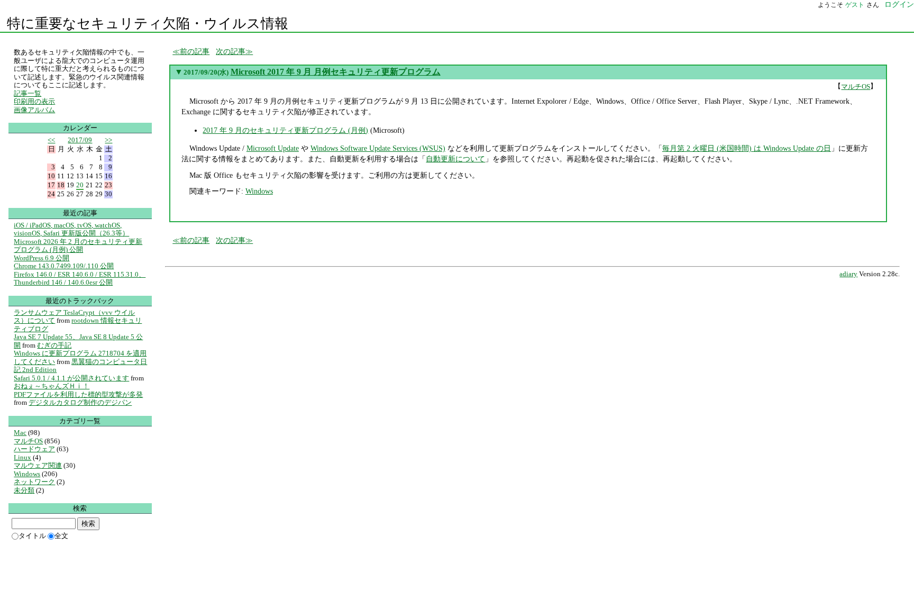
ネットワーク (34, 482)
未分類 (24, 490)
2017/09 (80, 140)
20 (80, 185)
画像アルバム (34, 110)
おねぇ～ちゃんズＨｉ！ (51, 386)
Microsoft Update (272, 148)
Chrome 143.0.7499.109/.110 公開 (64, 266)
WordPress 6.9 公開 (41, 258)
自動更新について (455, 158)
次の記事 (230, 51)
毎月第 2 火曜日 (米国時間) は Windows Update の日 (746, 148)
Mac (20, 433)
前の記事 (194, 51)
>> (108, 140)
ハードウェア (34, 449)
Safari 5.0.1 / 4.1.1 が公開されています (71, 378)
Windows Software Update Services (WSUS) (377, 148)
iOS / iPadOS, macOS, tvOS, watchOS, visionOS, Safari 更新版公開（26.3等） (71, 229)
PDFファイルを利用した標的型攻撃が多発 (78, 394)
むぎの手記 (54, 345)
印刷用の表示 (34, 101)
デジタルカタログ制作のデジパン (80, 402)
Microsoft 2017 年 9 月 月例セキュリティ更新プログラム (336, 71)
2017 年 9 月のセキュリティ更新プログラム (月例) (285, 130)
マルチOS (855, 86)
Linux (22, 457)
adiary (848, 274)
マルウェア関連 (38, 465)
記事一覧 (27, 93)
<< (51, 140)
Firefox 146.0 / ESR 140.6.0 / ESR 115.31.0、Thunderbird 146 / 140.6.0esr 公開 (79, 278)
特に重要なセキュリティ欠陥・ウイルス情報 (147, 23)
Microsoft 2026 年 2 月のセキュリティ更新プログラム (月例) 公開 (78, 246)
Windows (259, 191)
